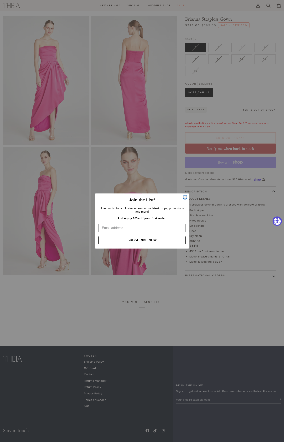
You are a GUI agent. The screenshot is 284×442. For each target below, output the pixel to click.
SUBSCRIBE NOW (142, 240)
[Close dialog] (185, 197)
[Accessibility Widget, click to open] (277, 221)
